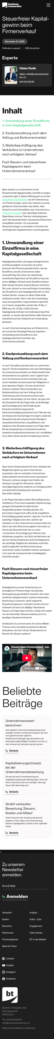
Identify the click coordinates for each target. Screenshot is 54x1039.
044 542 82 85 (26, 82)
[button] (48, 5)
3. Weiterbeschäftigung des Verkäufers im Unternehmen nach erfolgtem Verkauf (23, 150)
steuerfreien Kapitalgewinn (15, 200)
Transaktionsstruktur (12, 213)
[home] (11, 5)
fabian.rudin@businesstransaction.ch (34, 76)
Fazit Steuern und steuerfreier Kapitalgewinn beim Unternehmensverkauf (24, 166)
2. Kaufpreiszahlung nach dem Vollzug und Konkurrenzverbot (24, 135)
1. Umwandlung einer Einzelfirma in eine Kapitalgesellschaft (26, 123)
